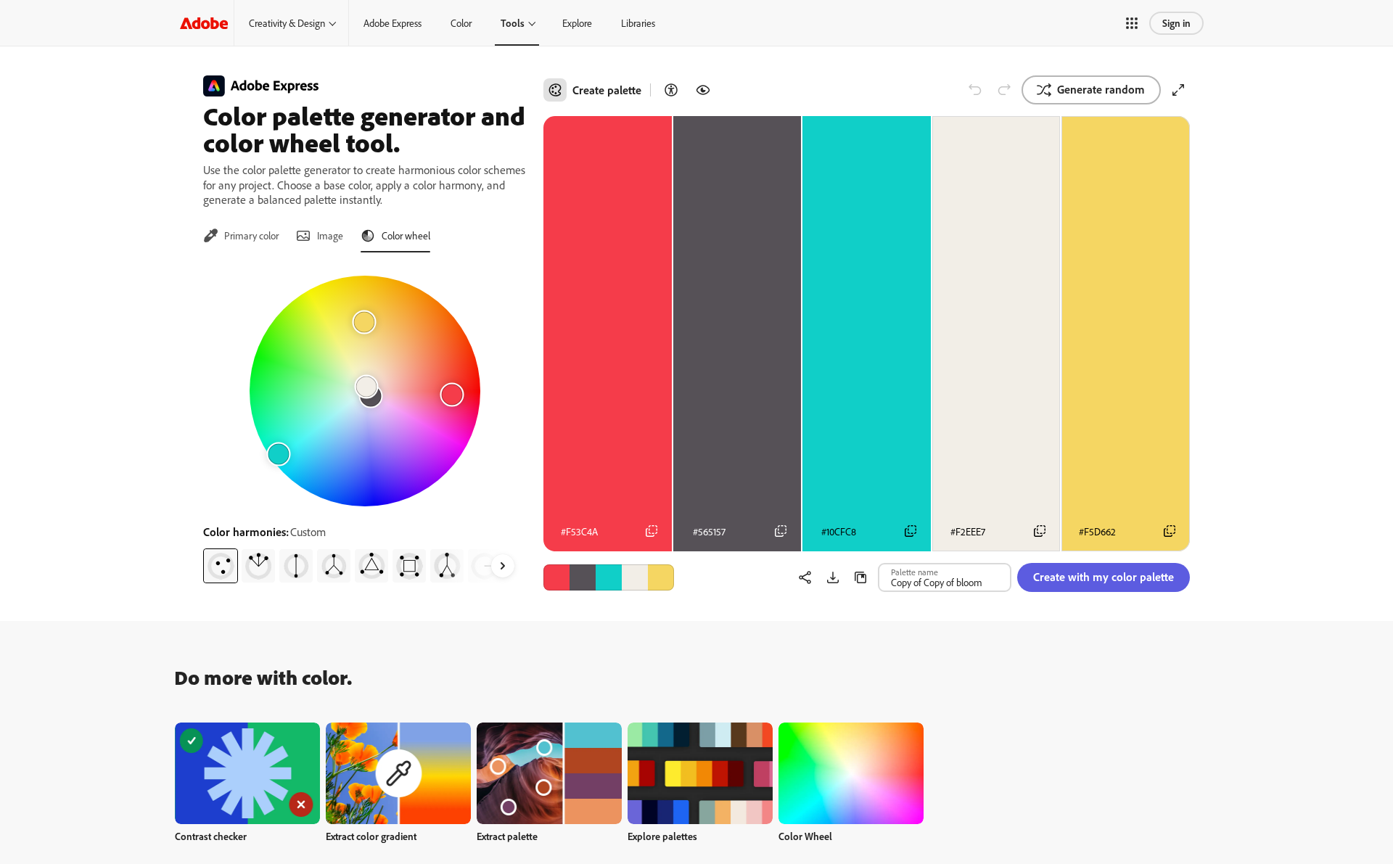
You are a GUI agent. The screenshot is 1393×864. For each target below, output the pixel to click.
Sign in (1176, 23)
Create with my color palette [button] (1103, 576)
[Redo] (1004, 90)
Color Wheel (805, 836)
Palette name (914, 572)
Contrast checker (211, 836)
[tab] (241, 235)
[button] (1131, 23)
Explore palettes (662, 836)
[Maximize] (1178, 90)
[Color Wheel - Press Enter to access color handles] (365, 391)
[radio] (220, 565)
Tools (513, 23)
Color (461, 23)
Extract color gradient (371, 836)
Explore (577, 23)
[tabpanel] (364, 423)
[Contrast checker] (671, 90)
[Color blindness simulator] (703, 90)
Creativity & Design (287, 23)
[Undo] (975, 90)
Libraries (638, 23)
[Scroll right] (502, 565)
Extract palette (507, 836)
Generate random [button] (1101, 89)
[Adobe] (204, 23)
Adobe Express (392, 23)
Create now (247, 773)
